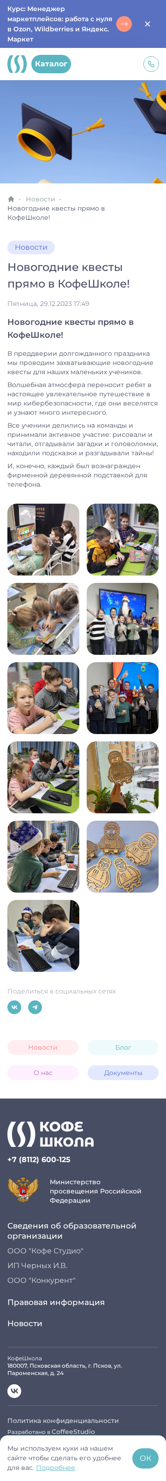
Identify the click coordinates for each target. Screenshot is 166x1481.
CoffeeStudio (73, 1432)
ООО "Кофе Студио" (45, 1250)
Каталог (51, 63)
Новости (40, 199)
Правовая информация (56, 1302)
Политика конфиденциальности (63, 1420)
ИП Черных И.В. (37, 1265)
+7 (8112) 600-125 (39, 1159)
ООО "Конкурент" (41, 1280)
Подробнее (55, 1467)
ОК (145, 1458)
